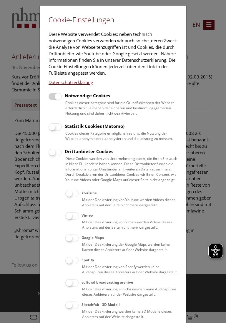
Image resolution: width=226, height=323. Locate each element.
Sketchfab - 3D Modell (101, 304)
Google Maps (93, 237)
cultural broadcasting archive (107, 282)
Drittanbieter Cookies (89, 151)
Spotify (88, 259)
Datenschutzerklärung (71, 82)
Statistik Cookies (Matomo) (94, 126)
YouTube (89, 192)
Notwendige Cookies (87, 95)
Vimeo (87, 215)
